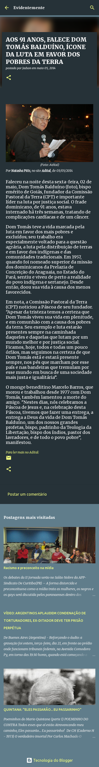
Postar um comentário (27, 494)
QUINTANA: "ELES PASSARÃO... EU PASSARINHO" (42, 709)
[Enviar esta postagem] (9, 459)
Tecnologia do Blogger (52, 760)
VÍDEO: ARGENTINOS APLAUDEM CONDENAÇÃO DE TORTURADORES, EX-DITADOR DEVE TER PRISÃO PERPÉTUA (45, 620)
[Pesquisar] (92, 7)
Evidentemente (29, 7)
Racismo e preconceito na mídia (29, 568)
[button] (9, 78)
